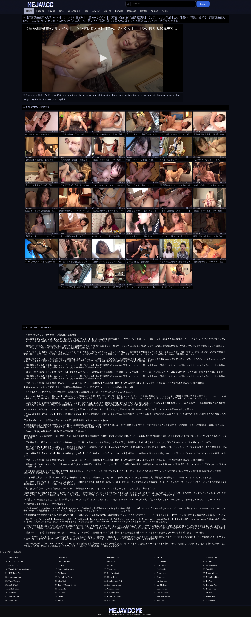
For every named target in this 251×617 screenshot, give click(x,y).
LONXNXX (13, 585)
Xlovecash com (212, 573)
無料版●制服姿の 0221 (123, 387)
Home (29, 11)
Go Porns (61, 593)
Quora (60, 597)
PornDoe (160, 601)
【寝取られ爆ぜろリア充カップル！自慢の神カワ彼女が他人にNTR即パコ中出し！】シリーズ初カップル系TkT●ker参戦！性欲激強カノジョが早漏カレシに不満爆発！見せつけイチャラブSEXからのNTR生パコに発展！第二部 (125, 465)
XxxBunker (210, 601)
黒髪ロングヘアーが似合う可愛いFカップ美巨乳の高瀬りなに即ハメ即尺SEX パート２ (67, 387)
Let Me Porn (162, 585)
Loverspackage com (66, 569)
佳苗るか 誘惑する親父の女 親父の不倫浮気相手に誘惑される (55, 431)
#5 (25, 477)
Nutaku (209, 561)
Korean (154, 11)
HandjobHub (162, 569)
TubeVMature (14, 581)
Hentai (143, 11)
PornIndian (161, 561)
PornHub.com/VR (114, 581)
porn (64, 95)
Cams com (161, 577)
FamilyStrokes (64, 561)
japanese (170, 95)
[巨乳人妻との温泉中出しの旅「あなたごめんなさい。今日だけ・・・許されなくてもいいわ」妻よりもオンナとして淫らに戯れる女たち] (209, 225)
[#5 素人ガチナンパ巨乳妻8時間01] (108, 225)
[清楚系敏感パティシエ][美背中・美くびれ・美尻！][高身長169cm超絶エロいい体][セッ (66, 420)
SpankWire (210, 569)
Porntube (12, 593)
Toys (61, 11)
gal (28, 99)
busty (127, 95)
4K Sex (209, 593)
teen (74, 95)
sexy (88, 95)
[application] (102, 58)
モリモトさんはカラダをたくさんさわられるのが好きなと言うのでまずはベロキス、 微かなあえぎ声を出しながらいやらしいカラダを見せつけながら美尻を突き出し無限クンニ (110, 409)
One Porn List (113, 557)
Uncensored (73, 11)
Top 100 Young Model (67, 585)
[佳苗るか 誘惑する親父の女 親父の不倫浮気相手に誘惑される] (41, 200)
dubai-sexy (48, 99)
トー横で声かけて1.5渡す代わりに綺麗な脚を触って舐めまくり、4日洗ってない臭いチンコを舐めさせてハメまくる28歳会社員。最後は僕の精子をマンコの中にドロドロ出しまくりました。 (121, 477)
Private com (162, 573)
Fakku (159, 557)
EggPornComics (113, 573)
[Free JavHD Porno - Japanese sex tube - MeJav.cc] (40, 5)
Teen (86, 11)
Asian (165, 11)
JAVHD (96, 11)
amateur (107, 95)
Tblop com (111, 569)
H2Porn (209, 581)
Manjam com (13, 597)
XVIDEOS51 (13, 589)
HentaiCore (62, 557)
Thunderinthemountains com (20, 569)
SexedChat (210, 597)
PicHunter (62, 573)
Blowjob (119, 11)
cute (154, 95)
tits (79, 95)
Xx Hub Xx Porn (65, 577)
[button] (102, 58)
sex (69, 95)
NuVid (60, 601)
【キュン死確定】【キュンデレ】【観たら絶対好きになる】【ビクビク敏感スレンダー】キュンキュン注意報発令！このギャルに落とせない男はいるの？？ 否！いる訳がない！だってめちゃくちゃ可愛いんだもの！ (125, 415)
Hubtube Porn (211, 585)
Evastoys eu (211, 589)
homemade (117, 95)
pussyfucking (144, 95)
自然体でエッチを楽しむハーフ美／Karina (44, 504)
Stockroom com (14, 577)
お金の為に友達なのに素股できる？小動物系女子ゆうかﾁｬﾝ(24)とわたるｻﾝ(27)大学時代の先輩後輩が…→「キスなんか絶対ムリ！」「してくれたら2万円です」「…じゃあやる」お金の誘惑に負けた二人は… (124, 515)
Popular (40, 11)
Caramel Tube (113, 589)
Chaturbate (161, 565)
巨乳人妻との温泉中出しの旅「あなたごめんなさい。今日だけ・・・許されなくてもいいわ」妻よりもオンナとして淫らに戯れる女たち (90, 488)
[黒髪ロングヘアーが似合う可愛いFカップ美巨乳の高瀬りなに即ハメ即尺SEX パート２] (142, 149)
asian (133, 95)
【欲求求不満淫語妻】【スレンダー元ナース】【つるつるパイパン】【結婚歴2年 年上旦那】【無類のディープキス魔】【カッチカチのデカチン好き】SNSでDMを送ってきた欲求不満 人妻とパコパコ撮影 (123, 372)
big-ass (161, 95)
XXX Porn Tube (15, 573)
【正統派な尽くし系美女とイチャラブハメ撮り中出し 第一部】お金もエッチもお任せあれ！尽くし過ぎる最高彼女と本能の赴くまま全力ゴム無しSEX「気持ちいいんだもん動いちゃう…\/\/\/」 (118, 442)
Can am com (13, 565)
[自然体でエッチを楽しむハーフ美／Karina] (108, 251)
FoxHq (110, 565)
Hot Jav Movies (163, 593)
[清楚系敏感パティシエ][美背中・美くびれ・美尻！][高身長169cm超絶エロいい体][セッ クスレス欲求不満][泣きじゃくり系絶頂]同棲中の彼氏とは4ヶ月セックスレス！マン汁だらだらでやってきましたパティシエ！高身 (125, 437)
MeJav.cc (101, 614)
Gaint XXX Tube (114, 597)
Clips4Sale (62, 581)
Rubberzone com (114, 585)
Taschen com (162, 581)
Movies (51, 11)
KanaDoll (111, 601)
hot (83, 95)
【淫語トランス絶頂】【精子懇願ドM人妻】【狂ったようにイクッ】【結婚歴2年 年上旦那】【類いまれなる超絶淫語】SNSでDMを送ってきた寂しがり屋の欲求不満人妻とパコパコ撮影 (114, 383)
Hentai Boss (112, 577)
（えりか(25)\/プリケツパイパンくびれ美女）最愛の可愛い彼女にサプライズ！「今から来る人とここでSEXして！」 (80, 392)
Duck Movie (162, 589)
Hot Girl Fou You (15, 561)
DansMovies (13, 557)
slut (100, 95)
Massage (131, 11)
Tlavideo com (211, 557)
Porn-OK (61, 565)
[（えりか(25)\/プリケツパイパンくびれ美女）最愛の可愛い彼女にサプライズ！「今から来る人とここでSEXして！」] (209, 149)
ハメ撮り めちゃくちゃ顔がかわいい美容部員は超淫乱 (50, 335)
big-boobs (36, 99)
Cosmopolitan (211, 565)
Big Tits (107, 11)
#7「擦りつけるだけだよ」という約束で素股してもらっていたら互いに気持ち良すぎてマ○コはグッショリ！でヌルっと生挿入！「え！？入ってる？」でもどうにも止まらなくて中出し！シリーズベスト (122, 499)
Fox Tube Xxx (113, 593)
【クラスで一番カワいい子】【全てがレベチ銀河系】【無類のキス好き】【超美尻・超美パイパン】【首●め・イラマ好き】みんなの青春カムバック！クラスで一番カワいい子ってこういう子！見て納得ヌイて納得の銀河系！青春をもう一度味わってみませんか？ (125, 483)
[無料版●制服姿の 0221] (176, 149)
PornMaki (62, 589)
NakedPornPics (212, 577)
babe (94, 95)
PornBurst (12, 601)
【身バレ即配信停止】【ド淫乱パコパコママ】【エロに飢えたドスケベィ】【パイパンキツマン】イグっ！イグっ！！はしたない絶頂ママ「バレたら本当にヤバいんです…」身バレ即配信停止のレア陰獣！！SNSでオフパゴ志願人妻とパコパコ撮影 (124, 472)
